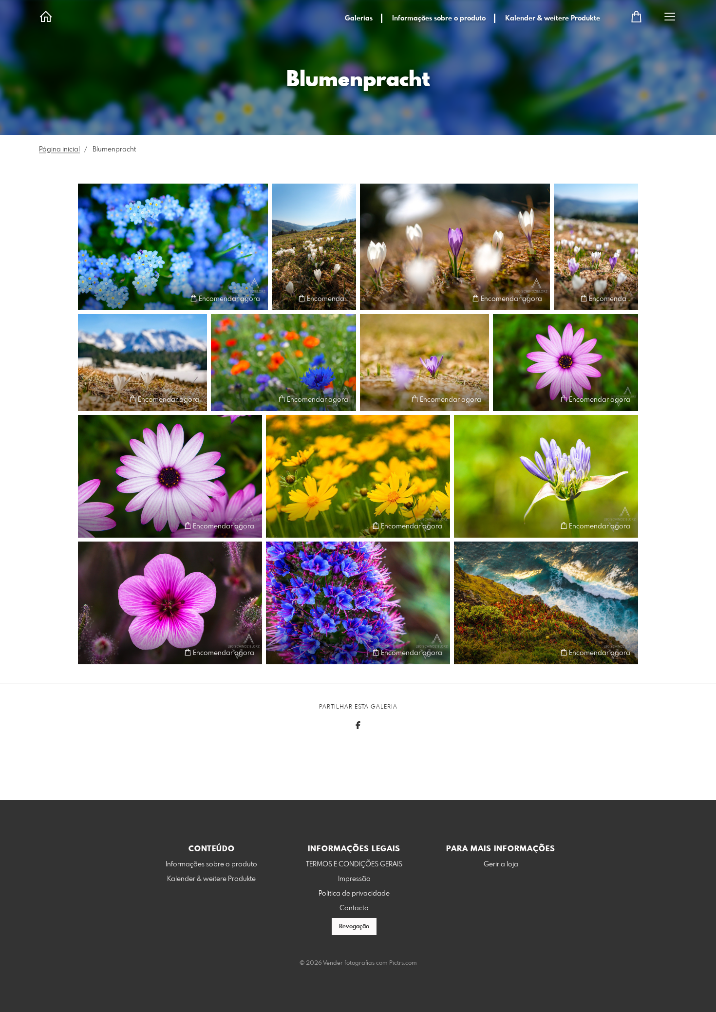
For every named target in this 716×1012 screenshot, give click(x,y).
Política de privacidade (354, 893)
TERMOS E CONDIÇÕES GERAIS (354, 864)
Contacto (354, 908)
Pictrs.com (403, 963)
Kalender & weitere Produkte (552, 18)
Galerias (359, 18)
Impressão (354, 879)
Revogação (354, 927)
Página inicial (59, 149)
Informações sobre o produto (439, 18)
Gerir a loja (501, 864)
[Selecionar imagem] (90, 298)
